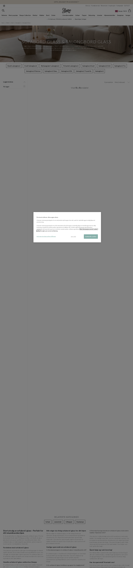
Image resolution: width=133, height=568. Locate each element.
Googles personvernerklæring (49, 230)
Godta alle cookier (90, 236)
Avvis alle (73, 236)
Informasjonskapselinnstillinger (46, 236)
